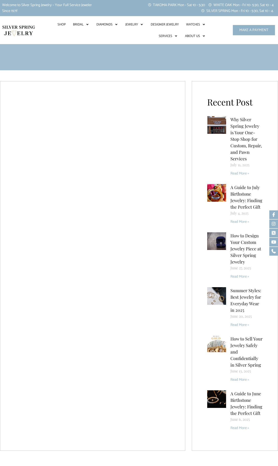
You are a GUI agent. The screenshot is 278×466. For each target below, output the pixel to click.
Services (165, 36)
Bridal (78, 24)
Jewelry (131, 24)
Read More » (239, 173)
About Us (192, 36)
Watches (193, 24)
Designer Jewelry (165, 24)
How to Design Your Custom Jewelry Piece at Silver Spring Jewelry (245, 249)
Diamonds (104, 24)
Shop (62, 24)
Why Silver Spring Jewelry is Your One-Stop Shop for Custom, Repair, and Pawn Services (246, 138)
